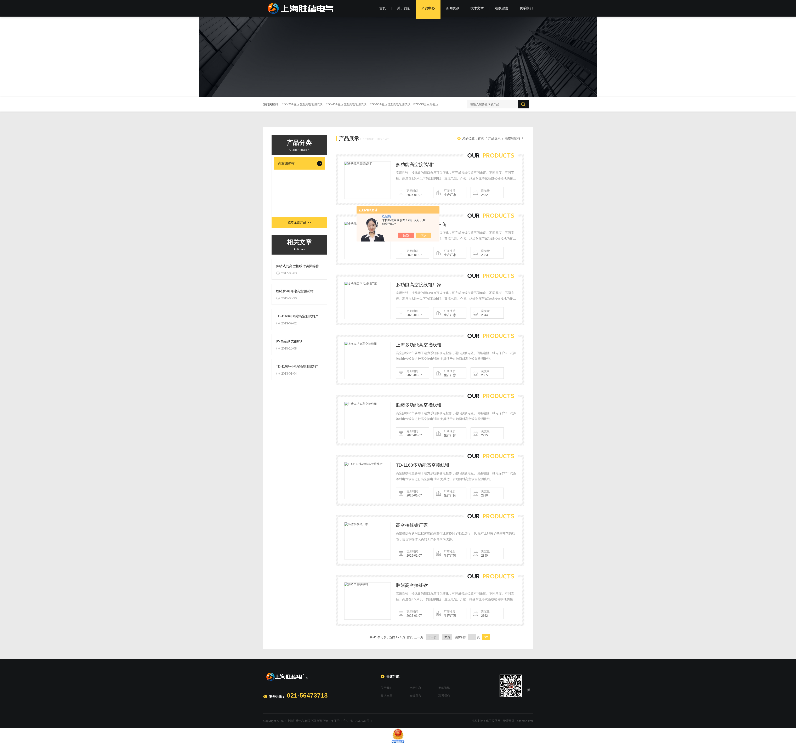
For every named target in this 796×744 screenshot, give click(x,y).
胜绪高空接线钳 (412, 585)
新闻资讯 (452, 8)
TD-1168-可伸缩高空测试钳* (297, 366)
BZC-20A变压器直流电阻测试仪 (302, 104)
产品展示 (494, 138)
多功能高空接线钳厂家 (419, 284)
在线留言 (501, 8)
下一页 (432, 637)
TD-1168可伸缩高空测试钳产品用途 (302, 316)
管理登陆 (508, 720)
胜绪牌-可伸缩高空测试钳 (294, 291)
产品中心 (428, 8)
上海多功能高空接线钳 (419, 344)
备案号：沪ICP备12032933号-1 (351, 720)
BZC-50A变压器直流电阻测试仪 (389, 104)
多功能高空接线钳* (415, 164)
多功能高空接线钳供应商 (421, 224)
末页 (447, 637)
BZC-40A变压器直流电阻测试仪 (345, 104)
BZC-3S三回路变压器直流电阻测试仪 (437, 104)
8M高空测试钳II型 (289, 341)
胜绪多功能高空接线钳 (419, 405)
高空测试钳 (286, 163)
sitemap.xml (525, 720)
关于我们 (403, 8)
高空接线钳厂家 (412, 525)
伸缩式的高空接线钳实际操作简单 (301, 266)
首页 (382, 8)
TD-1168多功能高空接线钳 (422, 465)
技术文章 (477, 8)
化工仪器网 (493, 720)
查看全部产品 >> (299, 222)
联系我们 (526, 8)
